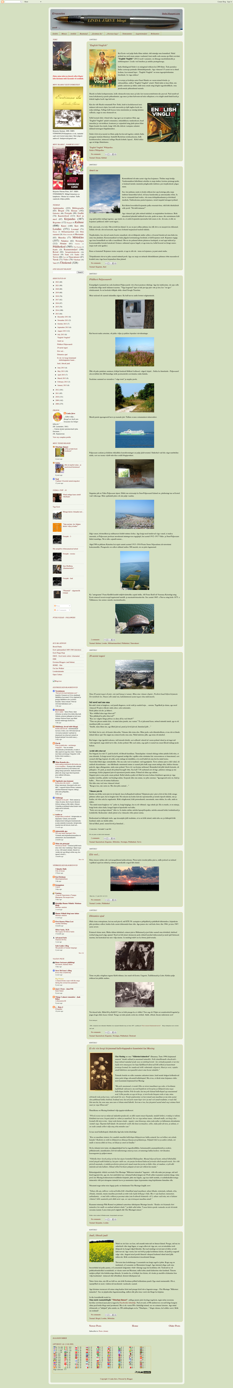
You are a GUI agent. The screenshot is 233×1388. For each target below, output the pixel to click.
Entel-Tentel (59, 991)
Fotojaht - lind (68, 578)
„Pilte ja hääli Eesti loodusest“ (71, 450)
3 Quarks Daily (61, 869)
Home (135, 1325)
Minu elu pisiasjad (62, 843)
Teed (57, 479)
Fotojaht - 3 (67, 536)
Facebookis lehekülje (128, 1302)
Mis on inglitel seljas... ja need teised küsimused (73, 466)
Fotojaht (68, 213)
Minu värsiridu (67, 234)
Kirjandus (99, 1223)
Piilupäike (58, 1009)
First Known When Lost (64, 921)
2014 (57, 310)
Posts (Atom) (103, 1331)
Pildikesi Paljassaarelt (100, 279)
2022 (57, 282)
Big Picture (59, 978)
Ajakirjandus (58, 208)
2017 (57, 299)
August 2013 (62, 331)
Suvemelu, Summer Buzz (63, 964)
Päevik (57, 743)
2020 (57, 289)
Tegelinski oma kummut (64, 781)
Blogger (129, 1379)
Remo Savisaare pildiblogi (65, 962)
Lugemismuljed (141, 33)
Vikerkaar (76, 259)
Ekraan (98, 158)
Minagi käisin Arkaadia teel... (73, 512)
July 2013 (61, 334)
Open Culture (57, 674)
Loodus (104, 643)
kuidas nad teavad (61, 728)
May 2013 (61, 371)
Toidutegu (59, 797)
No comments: (96, 154)
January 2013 (62, 385)
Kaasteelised (100, 842)
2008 (57, 404)
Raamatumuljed (70, 249)
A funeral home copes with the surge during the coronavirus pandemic (67, 982)
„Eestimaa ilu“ (97, 33)
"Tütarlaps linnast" (120, 1299)
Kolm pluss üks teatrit (62, 783)
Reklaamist (155, 33)
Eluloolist (56, 213)
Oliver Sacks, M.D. (62, 929)
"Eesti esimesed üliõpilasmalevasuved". (151, 1025)
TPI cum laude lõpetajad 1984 (65, 833)
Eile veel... (94, 854)
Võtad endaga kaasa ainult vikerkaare (72, 495)
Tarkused (56, 254)
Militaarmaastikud (114, 643)
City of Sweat (60, 871)
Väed (54, 263)
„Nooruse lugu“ (112, 33)
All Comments (61, 610)
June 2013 (61, 367)
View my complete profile (62, 437)
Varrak (55, 259)
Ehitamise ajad (96, 915)
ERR (54, 659)
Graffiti (81, 213)
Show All (81, 859)
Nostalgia (124, 842)
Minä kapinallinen (61, 879)
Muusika (62, 237)
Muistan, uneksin (61, 907)
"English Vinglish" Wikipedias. (101, 147)
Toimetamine (127, 33)
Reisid (55, 252)
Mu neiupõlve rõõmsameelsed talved (65, 549)
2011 (57, 393)
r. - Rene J (59, 1007)
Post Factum (78, 247)
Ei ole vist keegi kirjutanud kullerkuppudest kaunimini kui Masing (121, 1048)
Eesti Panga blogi (59, 653)
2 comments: (95, 639)
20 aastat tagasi (97, 655)
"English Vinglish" (98, 45)
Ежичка (58, 893)
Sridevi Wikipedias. (96, 150)
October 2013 (62, 324)
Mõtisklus (116, 842)
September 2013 (63, 327)
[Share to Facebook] (113, 154)
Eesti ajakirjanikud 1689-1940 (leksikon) (67, 650)
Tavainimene (60, 691)
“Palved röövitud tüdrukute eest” (66, 693)
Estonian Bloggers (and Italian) (64, 662)
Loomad (75, 229)
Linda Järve (70, 413)
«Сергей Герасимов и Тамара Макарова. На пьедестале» (65, 896)
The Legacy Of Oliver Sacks (64, 932)
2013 (57, 314)
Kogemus (99, 267)
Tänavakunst (134, 643)
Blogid (98, 1318)
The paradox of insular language (66, 948)
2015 (57, 306)
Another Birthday (61, 923)
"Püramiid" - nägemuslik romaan (71, 591)
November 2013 (63, 320)
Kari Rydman (60, 877)
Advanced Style (61, 937)
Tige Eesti (56, 507)
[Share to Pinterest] (115, 154)
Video (66, 259)
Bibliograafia (78, 208)
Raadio (55, 249)
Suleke (57, 463)
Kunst (63, 225)
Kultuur (104, 158)
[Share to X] (111, 154)
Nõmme (63, 243)
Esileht (55, 33)
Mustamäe (79, 234)
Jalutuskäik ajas (61, 831)
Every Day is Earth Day (63, 972)
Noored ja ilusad (61, 845)
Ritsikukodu (59, 709)
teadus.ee (58, 814)
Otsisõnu (77, 244)
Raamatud (84, 33)
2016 (57, 303)
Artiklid (73, 33)
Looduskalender (58, 671)
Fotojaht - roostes (69, 554)
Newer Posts (95, 1325)
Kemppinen (59, 885)
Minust (64, 33)
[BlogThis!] (108, 154)
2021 (57, 285)
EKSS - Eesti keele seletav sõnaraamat (66, 656)
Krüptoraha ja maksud (63, 816)
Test (64, 257)
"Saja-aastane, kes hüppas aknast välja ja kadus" (72, 525)
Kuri (104, 267)
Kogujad (69, 222)
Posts (58, 606)
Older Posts (174, 1325)
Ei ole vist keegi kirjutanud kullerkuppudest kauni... (66, 359)
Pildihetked (125, 643)
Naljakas (65, 240)
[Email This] (106, 154)
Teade (67, 254)
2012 (57, 390)
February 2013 (63, 382)
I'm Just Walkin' (58, 668)
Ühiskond (132, 1036)
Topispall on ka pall (62, 800)
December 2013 (63, 317)
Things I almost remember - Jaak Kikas (67, 998)
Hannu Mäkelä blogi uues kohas (67, 913)
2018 (57, 296)
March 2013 (62, 378)
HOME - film (57, 665)
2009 (57, 400)
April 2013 (62, 375)
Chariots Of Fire (60, 940)
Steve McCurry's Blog (63, 970)
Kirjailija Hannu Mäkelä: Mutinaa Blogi (68, 904)
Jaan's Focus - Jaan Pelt (64, 989)
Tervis (139, 842)
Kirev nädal (59, 712)
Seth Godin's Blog (62, 945)
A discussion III (60, 1001)
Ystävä (57, 887)
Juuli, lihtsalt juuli (98, 1235)
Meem (55, 232)
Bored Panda (57, 646)
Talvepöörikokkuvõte (72, 252)
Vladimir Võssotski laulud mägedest (67, 481)
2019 (57, 292)
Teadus (77, 254)
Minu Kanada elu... (62, 762)
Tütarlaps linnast (61, 447)
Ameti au (93, 170)
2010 (57, 397)
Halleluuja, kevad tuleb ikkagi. (66, 726)
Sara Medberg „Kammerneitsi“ (68, 567)
